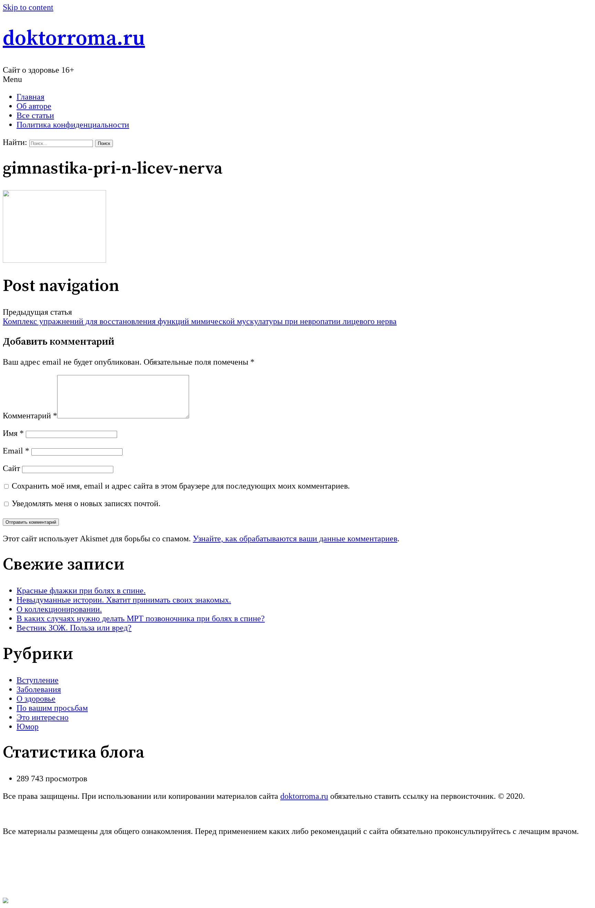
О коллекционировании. (59, 609)
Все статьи (35, 115)
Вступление (38, 680)
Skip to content (28, 7)
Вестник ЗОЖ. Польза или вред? (74, 627)
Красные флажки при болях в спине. (81, 590)
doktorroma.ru (74, 39)
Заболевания (39, 689)
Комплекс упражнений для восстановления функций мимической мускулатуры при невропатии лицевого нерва (200, 321)
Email (16, 450)
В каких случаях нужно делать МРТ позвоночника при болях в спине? (141, 618)
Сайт (11, 468)
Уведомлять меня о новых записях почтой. (86, 503)
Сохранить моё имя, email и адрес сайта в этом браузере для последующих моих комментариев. (181, 485)
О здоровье (36, 698)
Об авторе (34, 106)
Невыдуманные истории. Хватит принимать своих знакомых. (124, 599)
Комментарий (30, 415)
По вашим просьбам (52, 707)
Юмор (28, 726)
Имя (13, 433)
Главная (30, 96)
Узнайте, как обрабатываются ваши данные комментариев (295, 538)
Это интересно (43, 717)
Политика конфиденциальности (73, 124)
